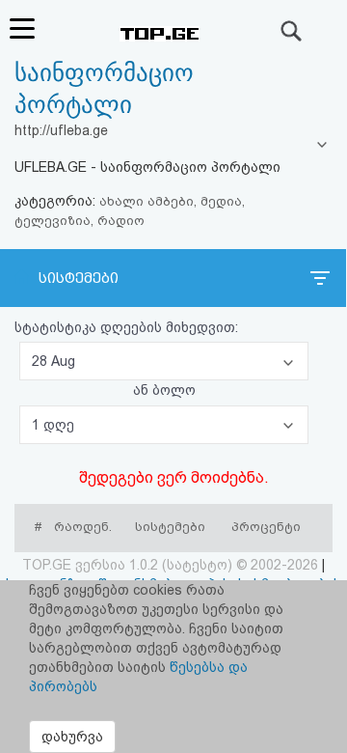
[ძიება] (292, 30)
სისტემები (79, 278)
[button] (163, 361)
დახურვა (72, 736)
